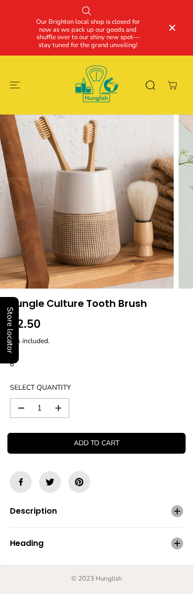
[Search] (150, 85)
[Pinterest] (79, 482)
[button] (16, 85)
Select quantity (40, 387)
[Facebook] (21, 482)
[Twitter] (50, 482)
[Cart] (172, 85)
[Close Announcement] (172, 28)
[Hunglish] (96, 85)
